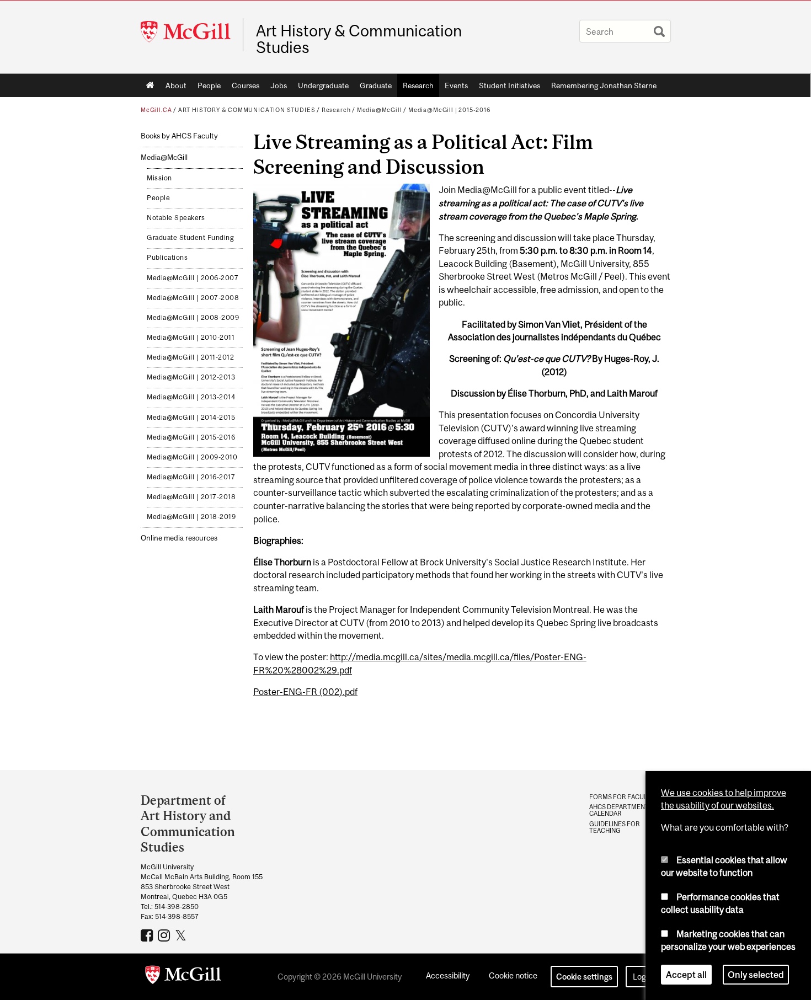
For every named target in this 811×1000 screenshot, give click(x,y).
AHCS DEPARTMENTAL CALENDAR (622, 810)
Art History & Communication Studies (359, 39)
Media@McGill (379, 109)
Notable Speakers (176, 218)
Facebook (148, 935)
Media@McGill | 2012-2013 (191, 377)
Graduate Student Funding (190, 238)
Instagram (165, 935)
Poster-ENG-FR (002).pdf (305, 692)
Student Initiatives (509, 85)
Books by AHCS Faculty (179, 136)
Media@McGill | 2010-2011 (190, 337)
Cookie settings (584, 976)
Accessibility (447, 975)
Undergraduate (323, 85)
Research (418, 85)
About (176, 85)
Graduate (376, 85)
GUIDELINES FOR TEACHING (614, 827)
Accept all (686, 975)
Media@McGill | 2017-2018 (191, 497)
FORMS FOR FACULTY (621, 797)
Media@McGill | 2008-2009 (193, 318)
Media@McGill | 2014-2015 (191, 417)
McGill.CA (156, 109)
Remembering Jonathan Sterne (604, 85)
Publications (167, 257)
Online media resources (179, 538)
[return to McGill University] (183, 977)
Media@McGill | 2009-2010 (192, 457)
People (209, 85)
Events (456, 85)
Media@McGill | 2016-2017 (191, 477)
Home (150, 85)
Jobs (278, 85)
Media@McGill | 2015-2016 (449, 109)
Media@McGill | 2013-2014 (191, 397)
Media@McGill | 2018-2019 (191, 517)
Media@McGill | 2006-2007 (192, 278)
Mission (159, 178)
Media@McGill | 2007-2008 (193, 298)
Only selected (756, 975)
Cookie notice (513, 975)
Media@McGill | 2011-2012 (190, 357)
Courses (245, 85)
